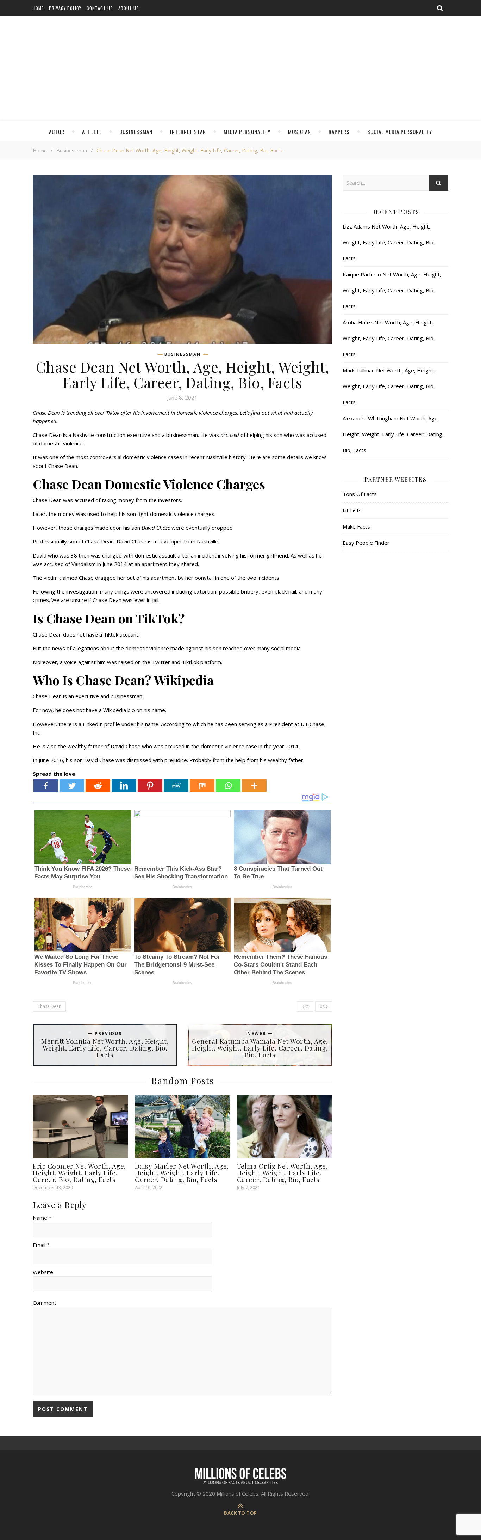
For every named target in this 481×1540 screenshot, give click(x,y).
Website (43, 1272)
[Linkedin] (124, 785)
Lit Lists (352, 510)
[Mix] (202, 785)
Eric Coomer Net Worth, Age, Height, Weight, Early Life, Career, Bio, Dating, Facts (79, 1172)
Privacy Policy (65, 8)
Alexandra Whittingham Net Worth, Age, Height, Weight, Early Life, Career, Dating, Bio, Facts (393, 434)
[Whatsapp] (228, 785)
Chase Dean (49, 1006)
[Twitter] (72, 785)
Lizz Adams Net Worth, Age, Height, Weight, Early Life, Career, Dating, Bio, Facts (389, 242)
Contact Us (100, 8)
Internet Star (188, 131)
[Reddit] (98, 785)
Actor (56, 131)
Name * (42, 1217)
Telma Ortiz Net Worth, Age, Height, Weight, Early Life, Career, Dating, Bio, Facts (282, 1172)
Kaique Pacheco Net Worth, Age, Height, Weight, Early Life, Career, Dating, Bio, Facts (392, 290)
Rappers (339, 131)
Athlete (92, 131)
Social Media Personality (399, 131)
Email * (41, 1244)
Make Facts (356, 526)
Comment (44, 1302)
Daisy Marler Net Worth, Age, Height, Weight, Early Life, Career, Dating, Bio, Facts (182, 1172)
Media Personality (247, 131)
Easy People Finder (366, 542)
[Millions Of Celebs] (240, 68)
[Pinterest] (150, 785)
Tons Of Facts (360, 494)
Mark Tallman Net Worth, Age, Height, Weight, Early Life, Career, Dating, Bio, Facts (389, 386)
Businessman (135, 131)
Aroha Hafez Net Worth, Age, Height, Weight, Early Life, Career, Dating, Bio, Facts (389, 338)
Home (38, 8)
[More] (254, 785)
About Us (128, 8)
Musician (299, 131)
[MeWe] (176, 785)
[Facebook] (45, 785)
